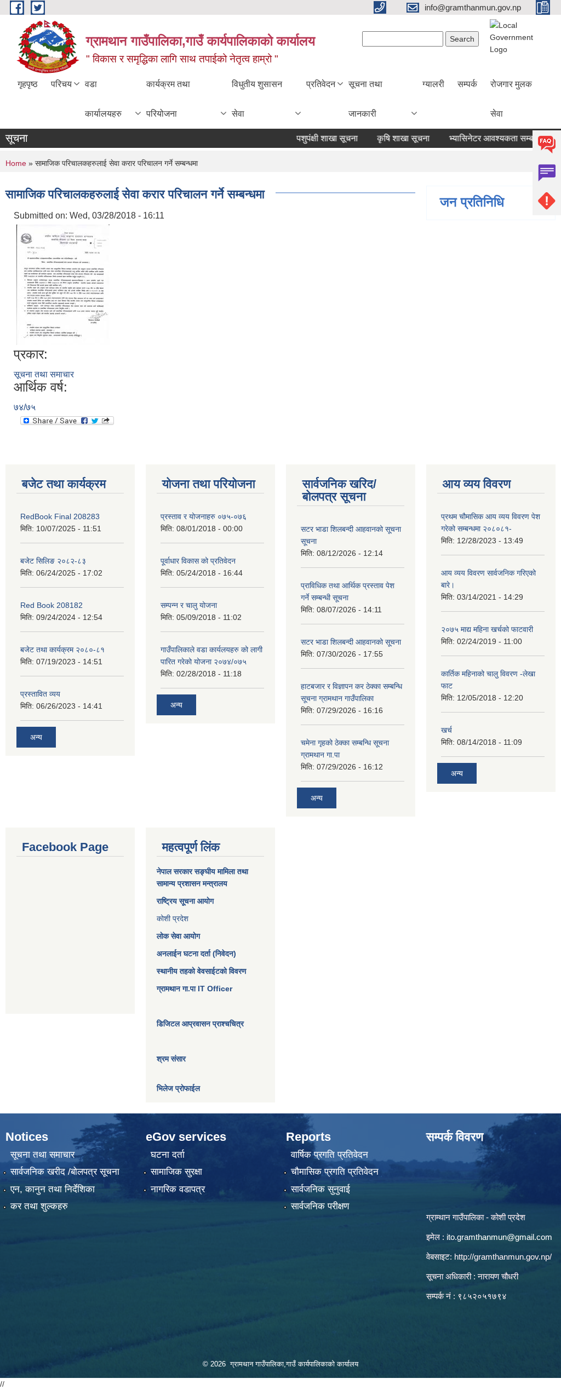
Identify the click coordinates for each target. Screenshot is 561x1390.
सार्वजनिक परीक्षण (320, 1206)
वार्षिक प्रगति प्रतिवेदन (329, 1155)
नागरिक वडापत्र (178, 1189)
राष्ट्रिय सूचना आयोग (185, 901)
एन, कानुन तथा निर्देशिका (52, 1189)
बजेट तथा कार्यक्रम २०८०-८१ (62, 649)
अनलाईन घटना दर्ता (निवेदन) (196, 953)
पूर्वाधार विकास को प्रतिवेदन (198, 560)
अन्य (36, 737)
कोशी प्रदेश (172, 918)
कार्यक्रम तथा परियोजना (168, 98)
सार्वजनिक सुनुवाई (320, 1189)
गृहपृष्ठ (28, 84)
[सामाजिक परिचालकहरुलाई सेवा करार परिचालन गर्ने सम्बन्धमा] (63, 284)
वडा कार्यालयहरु (103, 98)
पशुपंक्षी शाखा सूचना (310, 138)
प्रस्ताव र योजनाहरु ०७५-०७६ (204, 516)
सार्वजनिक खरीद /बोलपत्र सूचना (64, 1172)
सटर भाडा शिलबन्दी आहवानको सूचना (351, 641)
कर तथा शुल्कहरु (39, 1206)
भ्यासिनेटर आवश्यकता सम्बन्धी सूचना (489, 138)
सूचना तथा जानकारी (365, 98)
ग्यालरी (433, 84)
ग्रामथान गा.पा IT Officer (194, 988)
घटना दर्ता (168, 1155)
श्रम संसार (171, 1058)
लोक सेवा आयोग (178, 936)
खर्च (446, 730)
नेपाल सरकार (174, 871)
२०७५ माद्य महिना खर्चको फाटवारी (487, 629)
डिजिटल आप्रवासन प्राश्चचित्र (200, 1023)
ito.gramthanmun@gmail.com (499, 1237)
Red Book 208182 (51, 605)
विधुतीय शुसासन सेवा (257, 98)
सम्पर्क (467, 84)
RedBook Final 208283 (60, 516)
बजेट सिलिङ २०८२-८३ (53, 560)
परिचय (61, 84)
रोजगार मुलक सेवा (511, 98)
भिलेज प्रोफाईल (178, 1088)
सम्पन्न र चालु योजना (189, 605)
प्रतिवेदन (320, 84)
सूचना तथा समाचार (44, 374)
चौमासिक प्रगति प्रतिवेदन (335, 1172)
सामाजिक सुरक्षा (176, 1172)
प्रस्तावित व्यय (40, 694)
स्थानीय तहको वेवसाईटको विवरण (202, 971)
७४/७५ (25, 407)
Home (15, 163)
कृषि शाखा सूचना (386, 138)
